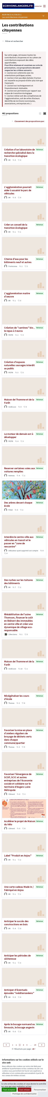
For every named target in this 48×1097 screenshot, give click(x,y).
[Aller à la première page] (18, 6)
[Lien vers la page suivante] (42, 1045)
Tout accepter (9, 1089)
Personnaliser (40, 1089)
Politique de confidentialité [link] (24, 1093)
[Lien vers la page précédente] (6, 1045)
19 (35, 1045)
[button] (40, 113)
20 (33, 1049)
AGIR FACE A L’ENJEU (11, 14)
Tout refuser (24, 1089)
